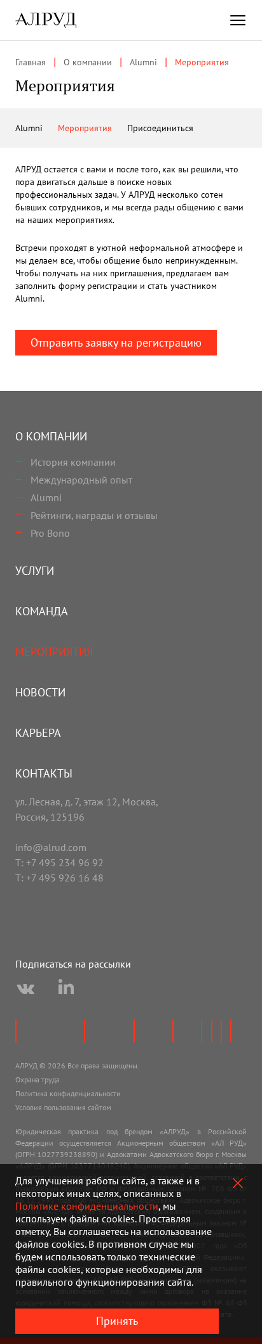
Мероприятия (85, 128)
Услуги (34, 570)
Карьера (38, 733)
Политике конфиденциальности (86, 1206)
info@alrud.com (50, 847)
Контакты (43, 773)
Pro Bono (50, 533)
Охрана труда (37, 1079)
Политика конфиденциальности (68, 1093)
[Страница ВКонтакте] (25, 989)
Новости (40, 692)
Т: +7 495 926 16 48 (59, 877)
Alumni (29, 128)
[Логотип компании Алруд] (45, 20)
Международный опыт (81, 480)
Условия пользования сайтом (63, 1107)
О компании (51, 436)
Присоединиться (160, 128)
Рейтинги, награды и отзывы (94, 515)
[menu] (238, 20)
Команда (41, 611)
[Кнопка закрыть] (238, 1183)
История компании (73, 462)
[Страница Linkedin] (66, 989)
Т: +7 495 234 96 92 (59, 862)
